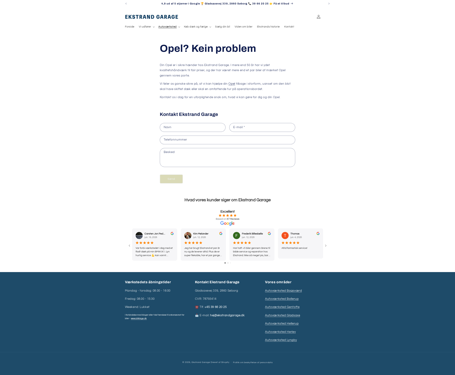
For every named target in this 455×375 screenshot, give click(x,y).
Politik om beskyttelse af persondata (252, 362)
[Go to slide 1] (225, 263)
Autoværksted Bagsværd (283, 290)
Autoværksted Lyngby (281, 340)
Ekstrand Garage (201, 362)
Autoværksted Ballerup (282, 298)
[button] (146, 27)
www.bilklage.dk (139, 318)
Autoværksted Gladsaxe (282, 315)
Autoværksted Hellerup (282, 323)
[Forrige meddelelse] (126, 3)
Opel (231, 83)
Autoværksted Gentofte (282, 307)
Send (171, 178)
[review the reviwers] (171, 234)
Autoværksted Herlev (280, 331)
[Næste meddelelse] (329, 3)
